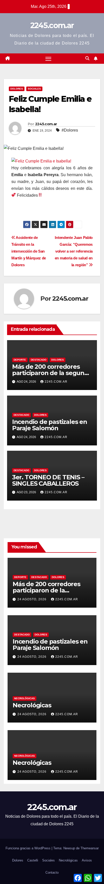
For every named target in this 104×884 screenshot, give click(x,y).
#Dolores (70, 130)
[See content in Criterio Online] (41, 161)
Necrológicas (24, 698)
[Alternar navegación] (48, 58)
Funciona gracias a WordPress (28, 848)
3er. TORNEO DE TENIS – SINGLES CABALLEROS (48, 480)
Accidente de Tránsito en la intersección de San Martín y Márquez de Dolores (28, 251)
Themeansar (90, 848)
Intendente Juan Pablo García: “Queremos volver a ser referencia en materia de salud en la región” (74, 251)
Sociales (34, 88)
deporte (20, 359)
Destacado (38, 359)
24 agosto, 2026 (32, 599)
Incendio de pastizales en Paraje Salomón (49, 425)
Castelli (32, 860)
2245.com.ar (52, 25)
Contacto (52, 872)
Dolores (16, 88)
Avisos (87, 860)
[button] (87, 58)
